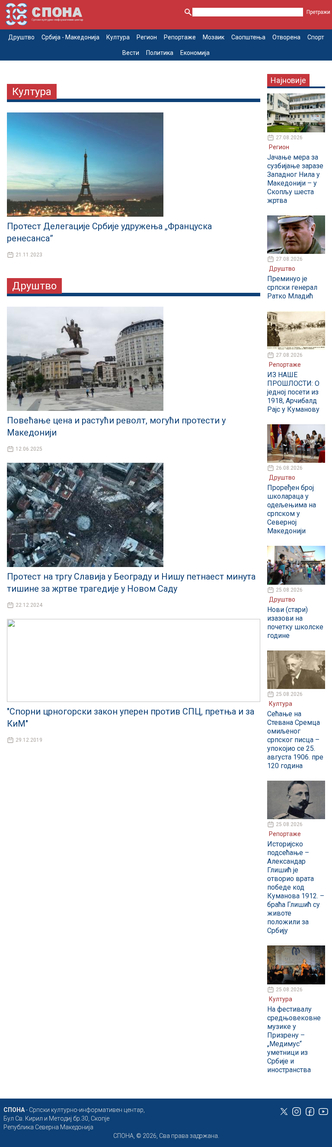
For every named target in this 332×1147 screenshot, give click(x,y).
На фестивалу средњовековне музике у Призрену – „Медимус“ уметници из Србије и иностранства (294, 1039)
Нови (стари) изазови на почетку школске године (295, 623)
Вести (130, 52)
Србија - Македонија (70, 37)
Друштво (21, 37)
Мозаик (213, 37)
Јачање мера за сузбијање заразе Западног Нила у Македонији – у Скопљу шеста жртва (295, 179)
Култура (118, 37)
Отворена (286, 37)
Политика (159, 52)
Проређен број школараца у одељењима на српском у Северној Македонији (291, 509)
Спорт (315, 37)
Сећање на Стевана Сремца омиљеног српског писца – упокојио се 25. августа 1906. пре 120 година (295, 740)
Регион (147, 37)
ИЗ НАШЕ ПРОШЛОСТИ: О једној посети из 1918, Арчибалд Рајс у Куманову (293, 392)
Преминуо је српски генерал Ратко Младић (292, 287)
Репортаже (180, 37)
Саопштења (248, 37)
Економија (195, 52)
